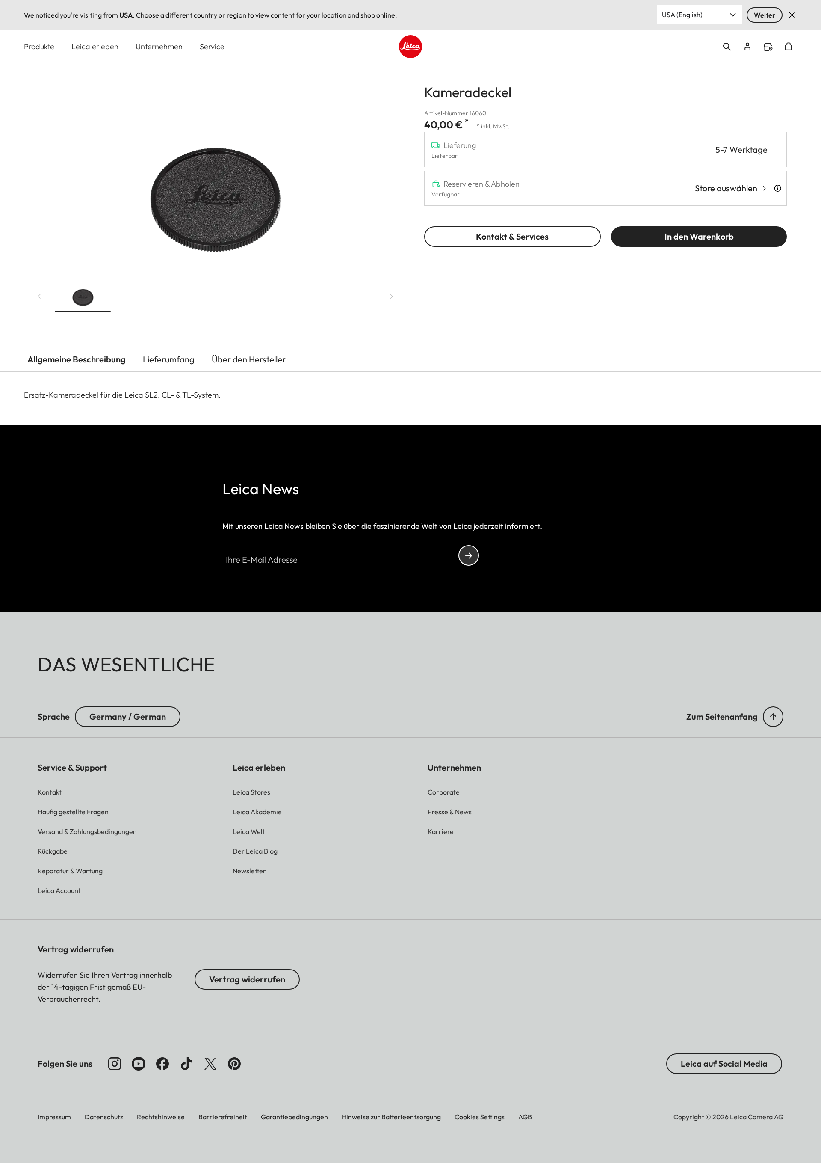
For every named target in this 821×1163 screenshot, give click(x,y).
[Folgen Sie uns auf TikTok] (186, 1063)
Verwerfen (792, 15)
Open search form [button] (726, 47)
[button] (83, 294)
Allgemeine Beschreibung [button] (76, 359)
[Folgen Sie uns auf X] (210, 1063)
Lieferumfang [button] (169, 359)
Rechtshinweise (161, 1117)
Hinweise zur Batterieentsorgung (391, 1117)
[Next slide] (391, 296)
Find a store (768, 47)
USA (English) (682, 14)
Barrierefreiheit (222, 1117)
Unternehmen (159, 46)
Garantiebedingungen (294, 1117)
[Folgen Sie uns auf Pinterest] (234, 1063)
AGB (525, 1117)
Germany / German (127, 716)
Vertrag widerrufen (247, 979)
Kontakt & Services (512, 236)
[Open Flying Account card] (747, 47)
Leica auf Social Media (724, 1063)
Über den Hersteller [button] (249, 359)
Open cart (788, 47)
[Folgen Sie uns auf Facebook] (162, 1063)
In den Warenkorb (699, 236)
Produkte (39, 46)
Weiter (764, 15)
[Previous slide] (39, 296)
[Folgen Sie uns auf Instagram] (114, 1063)
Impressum (54, 1117)
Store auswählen (726, 188)
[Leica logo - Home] (410, 46)
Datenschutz (104, 1117)
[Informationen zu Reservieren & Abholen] (777, 188)
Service (212, 46)
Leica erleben (94, 46)
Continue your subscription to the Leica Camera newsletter (468, 555)
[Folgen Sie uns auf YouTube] (138, 1063)
